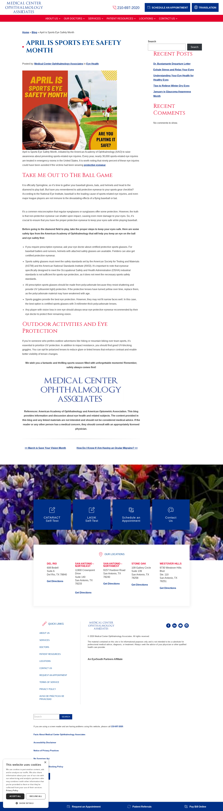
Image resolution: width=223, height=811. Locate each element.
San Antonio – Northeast (84, 564)
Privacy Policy (47, 689)
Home (25, 32)
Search (152, 41)
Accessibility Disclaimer (45, 742)
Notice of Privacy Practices (46, 750)
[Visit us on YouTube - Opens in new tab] (180, 625)
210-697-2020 (117, 726)
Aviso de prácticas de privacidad (51, 697)
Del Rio (52, 563)
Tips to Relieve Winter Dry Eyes (171, 85)
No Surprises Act (41, 758)
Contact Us (167, 18)
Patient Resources (120, 18)
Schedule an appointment (170, 7)
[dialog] (26, 783)
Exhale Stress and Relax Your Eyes (173, 69)
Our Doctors (73, 18)
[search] (65, 716)
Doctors (44, 647)
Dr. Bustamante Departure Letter (172, 63)
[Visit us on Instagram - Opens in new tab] (186, 625)
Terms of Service (49, 682)
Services (94, 18)
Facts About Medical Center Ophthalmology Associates (59, 734)
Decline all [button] (36, 796)
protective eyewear (95, 165)
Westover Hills (171, 563)
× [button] (45, 762)
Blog (34, 32)
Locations (146, 18)
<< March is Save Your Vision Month (45, 448)
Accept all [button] (15, 796)
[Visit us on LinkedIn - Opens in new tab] (174, 625)
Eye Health (92, 63)
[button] (26, 803)
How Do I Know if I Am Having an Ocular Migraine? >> (107, 448)
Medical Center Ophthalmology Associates (58, 63)
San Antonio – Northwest (112, 564)
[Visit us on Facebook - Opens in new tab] (168, 625)
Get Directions (55, 581)
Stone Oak (139, 563)
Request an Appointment (53, 675)
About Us (51, 18)
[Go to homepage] (27, 7)
